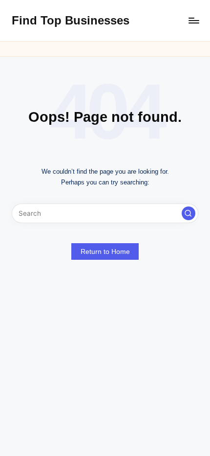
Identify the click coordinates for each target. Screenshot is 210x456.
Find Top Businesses (70, 20)
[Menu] (193, 20)
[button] (188, 213)
